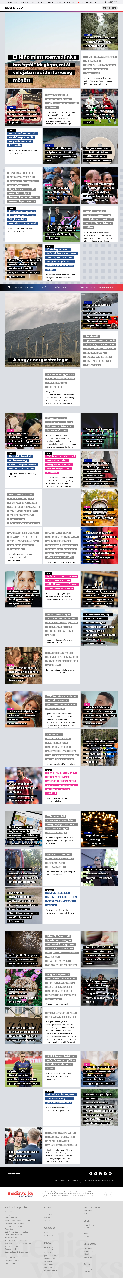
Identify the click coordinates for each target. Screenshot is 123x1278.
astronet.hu (48, 1247)
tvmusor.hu (88, 1213)
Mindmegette (24, 2)
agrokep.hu (48, 1235)
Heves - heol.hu (11, 1238)
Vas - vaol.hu (10, 1258)
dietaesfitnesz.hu (50, 1270)
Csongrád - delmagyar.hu (14, 1223)
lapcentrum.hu (89, 1257)
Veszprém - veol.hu (12, 1261)
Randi (81, 2)
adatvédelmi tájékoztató (61, 1180)
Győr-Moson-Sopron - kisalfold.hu (18, 1232)
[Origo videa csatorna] (105, 1173)
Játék (101, 2)
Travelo (59, 2)
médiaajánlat (111, 1180)
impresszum (102, 1180)
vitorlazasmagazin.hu (92, 1207)
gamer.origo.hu (50, 1256)
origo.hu (47, 1220)
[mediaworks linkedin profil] (112, 1194)
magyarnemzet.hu (51, 1212)
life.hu (86, 1234)
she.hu (86, 1236)
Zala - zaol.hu (10, 1263)
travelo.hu (48, 1267)
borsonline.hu (89, 1225)
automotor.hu (49, 1250)
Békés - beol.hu (11, 1218)
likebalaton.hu (49, 1258)
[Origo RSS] (110, 1173)
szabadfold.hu (49, 1215)
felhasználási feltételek (78, 1180)
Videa (33, 2)
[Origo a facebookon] (90, 1173)
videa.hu (87, 1254)
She (73, 2)
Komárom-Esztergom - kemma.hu (18, 1243)
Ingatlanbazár (91, 2)
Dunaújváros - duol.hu (13, 1226)
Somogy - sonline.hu (12, 1249)
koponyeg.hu (88, 1251)
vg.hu (46, 1232)
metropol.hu (88, 1231)
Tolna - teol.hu (10, 1255)
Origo (10, 2)
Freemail (50, 2)
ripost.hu (87, 1228)
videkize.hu (88, 1210)
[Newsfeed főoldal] (14, 1173)
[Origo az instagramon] (100, 1173)
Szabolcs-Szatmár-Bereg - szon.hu (18, 1252)
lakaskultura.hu (50, 1253)
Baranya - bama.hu (12, 1215)
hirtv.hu (47, 1218)
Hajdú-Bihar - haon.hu (13, 1235)
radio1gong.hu (89, 1269)
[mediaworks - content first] (20, 1194)
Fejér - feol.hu (10, 1229)
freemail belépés (110, 8)
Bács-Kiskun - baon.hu (13, 1212)
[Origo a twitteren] (95, 1173)
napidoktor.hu (49, 1261)
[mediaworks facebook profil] (106, 1194)
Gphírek (67, 2)
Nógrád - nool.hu (11, 1246)
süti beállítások (92, 1180)
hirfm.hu (87, 1272)
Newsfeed (41, 2)
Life (15, 2)
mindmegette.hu (50, 1264)
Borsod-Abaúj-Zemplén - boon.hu (17, 1220)
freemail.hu (88, 1248)
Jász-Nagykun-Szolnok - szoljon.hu (18, 1240)
